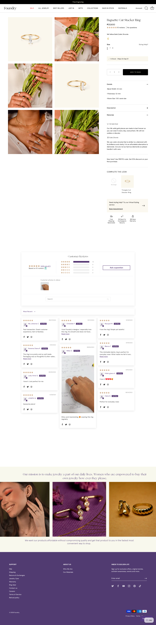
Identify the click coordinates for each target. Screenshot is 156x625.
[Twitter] (112, 586)
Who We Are (67, 569)
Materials (110, 115)
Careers (12, 591)
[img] (28, 320)
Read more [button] (65, 334)
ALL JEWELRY (43, 8)
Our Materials (68, 572)
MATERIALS (122, 8)
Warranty (12, 582)
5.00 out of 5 (45, 266)
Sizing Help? (143, 44)
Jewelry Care (14, 578)
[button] (112, 27)
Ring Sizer (12, 585)
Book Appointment (116, 209)
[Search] (146, 8)
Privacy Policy (130, 616)
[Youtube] (123, 586)
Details (109, 84)
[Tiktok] (140, 586)
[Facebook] (118, 586)
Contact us (13, 588)
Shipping (12, 572)
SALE (32, 8)
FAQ (10, 569)
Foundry (16, 612)
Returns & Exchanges (17, 575)
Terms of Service (15, 594)
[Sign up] (146, 578)
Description (111, 108)
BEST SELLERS (58, 8)
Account (139, 8)
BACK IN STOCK (108, 8)
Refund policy (14, 598)
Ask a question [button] (116, 267)
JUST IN (71, 8)
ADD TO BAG (135, 72)
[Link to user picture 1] (77, 384)
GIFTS (80, 8)
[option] (78, 2)
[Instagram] (129, 586)
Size (127, 44)
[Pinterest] (134, 586)
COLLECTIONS (92, 8)
